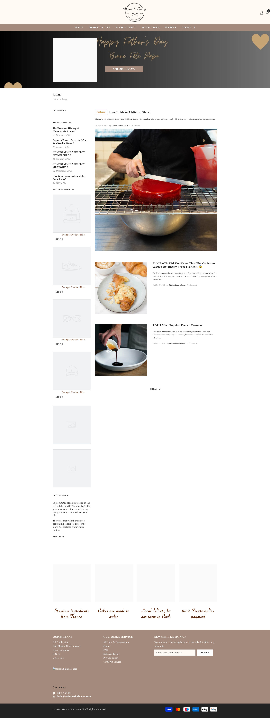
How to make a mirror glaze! (123, 112)
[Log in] (262, 13)
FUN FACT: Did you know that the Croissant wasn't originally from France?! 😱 (184, 265)
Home (56, 99)
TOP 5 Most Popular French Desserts (177, 325)
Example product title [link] (73, 234)
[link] (72, 583)
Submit (205, 652)
